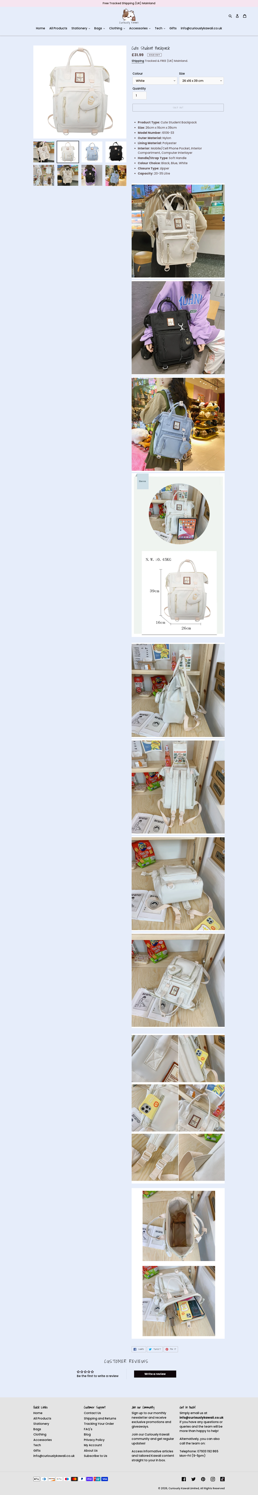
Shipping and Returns (100, 1418)
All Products (42, 1418)
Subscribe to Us (95, 1456)
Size (182, 73)
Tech (37, 1445)
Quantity (139, 88)
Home (37, 1413)
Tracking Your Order (99, 1424)
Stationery (41, 1424)
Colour (138, 73)
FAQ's (88, 1429)
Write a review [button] (155, 1374)
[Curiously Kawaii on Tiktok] (222, 1479)
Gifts (37, 1450)
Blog (87, 1434)
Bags (37, 1429)
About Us (91, 1450)
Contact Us (92, 1413)
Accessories (42, 1440)
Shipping (138, 61)
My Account (93, 1445)
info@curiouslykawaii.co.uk (54, 1456)
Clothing (39, 1434)
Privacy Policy (94, 1440)
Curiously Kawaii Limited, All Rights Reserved (196, 1488)
